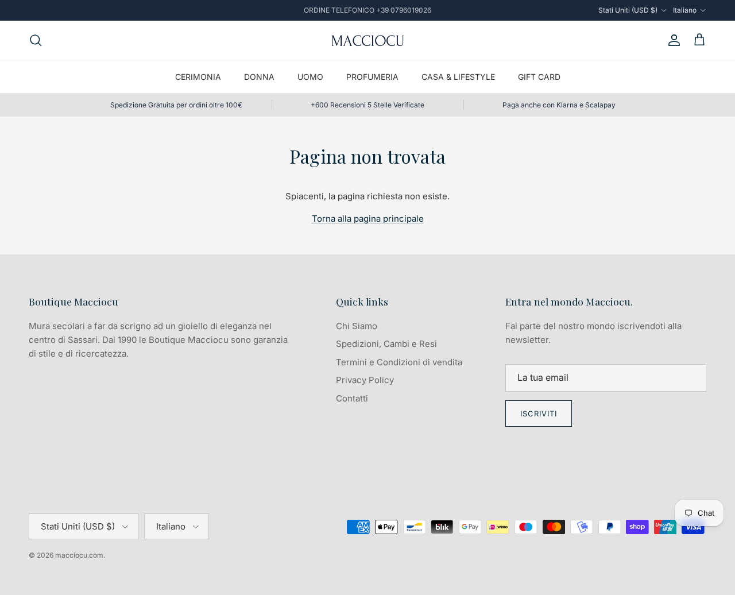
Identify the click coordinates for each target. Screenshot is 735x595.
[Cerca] (35, 40)
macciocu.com (79, 555)
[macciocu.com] (367, 40)
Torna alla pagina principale (368, 218)
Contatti (352, 398)
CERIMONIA (198, 77)
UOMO (310, 77)
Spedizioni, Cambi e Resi (386, 343)
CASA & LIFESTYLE (458, 77)
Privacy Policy (365, 379)
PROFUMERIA (372, 77)
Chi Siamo (356, 325)
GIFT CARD (539, 77)
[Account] (672, 40)
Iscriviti (538, 413)
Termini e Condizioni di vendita (399, 362)
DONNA (259, 77)
